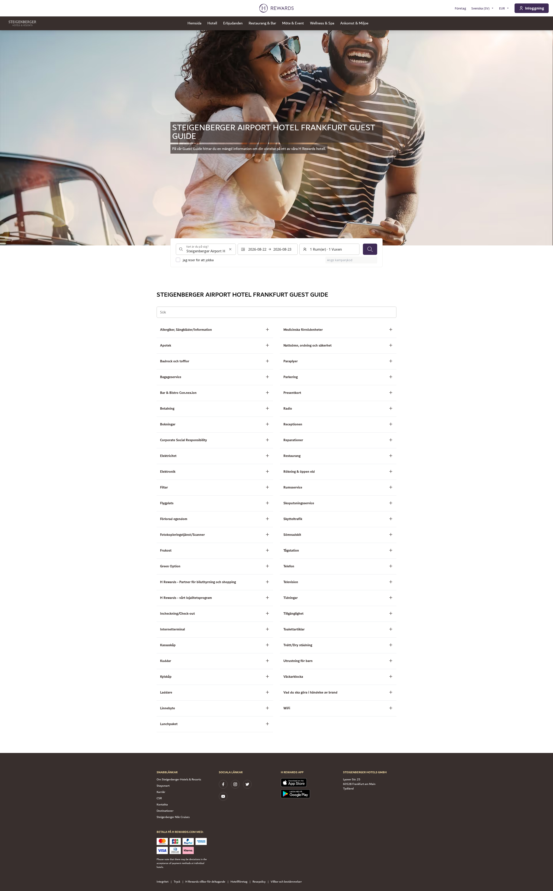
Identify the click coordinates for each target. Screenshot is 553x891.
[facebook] (223, 784)
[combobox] (206, 249)
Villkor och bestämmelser (286, 882)
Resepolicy (259, 882)
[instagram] (235, 784)
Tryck (177, 882)
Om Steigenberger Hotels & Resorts (179, 779)
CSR (159, 798)
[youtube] (223, 796)
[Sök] (370, 249)
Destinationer (165, 810)
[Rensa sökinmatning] (230, 249)
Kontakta (162, 804)
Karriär (161, 792)
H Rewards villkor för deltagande (205, 882)
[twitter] (247, 784)
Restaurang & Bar (262, 23)
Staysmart (163, 785)
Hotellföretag (238, 882)
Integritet (162, 882)
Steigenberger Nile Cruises (173, 817)
